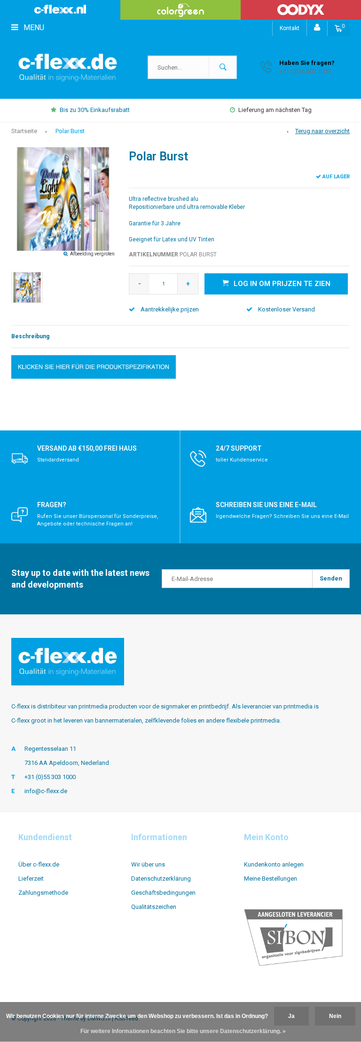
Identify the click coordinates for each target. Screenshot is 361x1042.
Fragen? (51, 505)
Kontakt (289, 28)
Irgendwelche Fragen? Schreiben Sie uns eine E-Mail (282, 516)
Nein (335, 1016)
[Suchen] (223, 67)
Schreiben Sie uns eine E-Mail (266, 505)
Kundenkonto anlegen (274, 864)
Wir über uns (148, 864)
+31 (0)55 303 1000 (50, 776)
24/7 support (239, 448)
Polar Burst (70, 131)
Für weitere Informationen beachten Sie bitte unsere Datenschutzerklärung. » (183, 1031)
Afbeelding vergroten (92, 253)
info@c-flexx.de (45, 791)
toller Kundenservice (242, 460)
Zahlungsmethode (43, 892)
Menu (33, 27)
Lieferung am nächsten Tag (275, 109)
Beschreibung (30, 336)
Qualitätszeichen (153, 906)
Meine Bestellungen (270, 878)
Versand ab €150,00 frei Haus (87, 448)
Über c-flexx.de (38, 864)
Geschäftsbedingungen (163, 892)
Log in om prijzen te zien (282, 283)
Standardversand (58, 460)
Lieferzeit (31, 878)
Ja (291, 1016)
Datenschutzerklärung (161, 878)
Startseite (24, 131)
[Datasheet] (93, 366)
